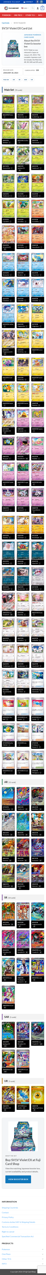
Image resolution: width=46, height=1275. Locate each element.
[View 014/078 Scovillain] (23, 208)
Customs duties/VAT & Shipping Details (18, 1222)
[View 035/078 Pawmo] (23, 392)
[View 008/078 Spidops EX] (23, 155)
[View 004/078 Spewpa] (8, 129)
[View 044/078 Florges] (23, 471)
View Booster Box (18, 1179)
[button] (33, 8)
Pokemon (6, 15)
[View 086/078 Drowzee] (23, 847)
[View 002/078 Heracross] (23, 104)
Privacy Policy (8, 1217)
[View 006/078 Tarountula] (37, 129)
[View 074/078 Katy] (23, 732)
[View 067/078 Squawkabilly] (8, 679)
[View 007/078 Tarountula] (8, 155)
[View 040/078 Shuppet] (8, 446)
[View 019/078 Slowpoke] (8, 262)
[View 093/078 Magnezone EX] (37, 911)
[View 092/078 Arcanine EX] (23, 911)
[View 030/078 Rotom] (37, 339)
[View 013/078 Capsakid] (8, 208)
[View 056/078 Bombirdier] (23, 576)
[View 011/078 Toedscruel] (23, 183)
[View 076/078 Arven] (8, 760)
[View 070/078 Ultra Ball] (8, 706)
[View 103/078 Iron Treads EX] (37, 1031)
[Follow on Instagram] (41, 2)
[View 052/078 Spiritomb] (8, 550)
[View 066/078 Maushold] (37, 653)
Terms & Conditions (10, 1227)
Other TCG (30, 15)
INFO (40, 15)
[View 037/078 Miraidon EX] (8, 418)
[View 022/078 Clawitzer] (8, 287)
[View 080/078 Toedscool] (23, 796)
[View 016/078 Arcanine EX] (8, 234)
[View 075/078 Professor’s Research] (37, 732)
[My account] (38, 8)
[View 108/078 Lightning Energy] (37, 1095)
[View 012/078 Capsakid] (37, 183)
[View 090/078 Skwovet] (37, 873)
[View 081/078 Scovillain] (37, 796)
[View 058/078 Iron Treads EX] (8, 602)
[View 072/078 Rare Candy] (37, 706)
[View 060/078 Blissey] (37, 602)
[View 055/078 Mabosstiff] (8, 576)
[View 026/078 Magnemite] (23, 313)
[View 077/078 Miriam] (23, 760)
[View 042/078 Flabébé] (37, 446)
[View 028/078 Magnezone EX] (8, 339)
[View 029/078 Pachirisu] (23, 339)
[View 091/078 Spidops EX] (8, 911)
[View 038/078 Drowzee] (23, 418)
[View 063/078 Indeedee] (37, 627)
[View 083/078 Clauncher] (23, 822)
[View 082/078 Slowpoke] (8, 822)
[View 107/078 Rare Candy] (23, 1095)
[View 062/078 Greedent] (23, 627)
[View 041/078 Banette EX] (23, 446)
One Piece (18, 15)
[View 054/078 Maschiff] (37, 550)
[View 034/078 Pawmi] (8, 392)
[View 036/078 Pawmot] (37, 392)
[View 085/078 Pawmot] (8, 847)
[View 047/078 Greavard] (23, 497)
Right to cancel (8, 1231)
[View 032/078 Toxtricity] (23, 366)
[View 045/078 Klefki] (37, 471)
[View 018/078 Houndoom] (37, 234)
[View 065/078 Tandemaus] (23, 653)
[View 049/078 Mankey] (8, 525)
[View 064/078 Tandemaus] (8, 653)
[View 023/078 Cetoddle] (23, 287)
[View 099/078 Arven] (37, 967)
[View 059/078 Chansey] (23, 602)
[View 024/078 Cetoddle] (37, 287)
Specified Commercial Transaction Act (18, 1236)
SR (19, 80)
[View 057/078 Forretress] (37, 576)
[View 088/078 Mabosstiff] (8, 873)
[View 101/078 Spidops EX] (8, 1031)
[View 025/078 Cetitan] (8, 313)
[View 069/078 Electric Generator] (37, 679)
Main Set (6, 80)
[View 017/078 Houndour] (23, 234)
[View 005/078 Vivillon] (23, 129)
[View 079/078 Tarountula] (8, 796)
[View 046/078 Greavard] (8, 497)
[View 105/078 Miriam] (23, 1058)
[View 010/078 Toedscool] (8, 183)
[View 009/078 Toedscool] (37, 155)
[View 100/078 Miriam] (8, 994)
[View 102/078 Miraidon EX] (23, 1031)
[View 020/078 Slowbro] (23, 262)
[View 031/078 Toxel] (8, 366)
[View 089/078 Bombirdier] (23, 873)
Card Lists (5, 23)
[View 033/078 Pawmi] (37, 366)
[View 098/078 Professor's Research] (23, 967)
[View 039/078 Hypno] (37, 418)
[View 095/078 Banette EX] (23, 939)
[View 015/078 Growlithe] (37, 208)
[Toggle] (42, 1249)
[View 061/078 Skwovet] (8, 627)
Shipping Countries (10, 1207)
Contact (5, 1212)
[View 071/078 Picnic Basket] (23, 706)
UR (32, 80)
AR (14, 80)
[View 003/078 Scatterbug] (37, 104)
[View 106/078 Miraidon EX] (8, 1095)
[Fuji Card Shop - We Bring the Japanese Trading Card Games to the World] (11, 8)
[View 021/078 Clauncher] (37, 262)
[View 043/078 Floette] (8, 471)
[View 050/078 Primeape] (23, 525)
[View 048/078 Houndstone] (37, 497)
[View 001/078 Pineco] (8, 104)
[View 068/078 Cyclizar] (23, 679)
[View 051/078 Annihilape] (37, 525)
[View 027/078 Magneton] (37, 313)
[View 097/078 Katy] (8, 967)
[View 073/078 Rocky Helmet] (8, 732)
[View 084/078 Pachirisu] (37, 822)
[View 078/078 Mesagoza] (37, 760)
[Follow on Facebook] (37, 2)
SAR (25, 80)
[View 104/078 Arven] (8, 1058)
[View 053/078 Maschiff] (23, 550)
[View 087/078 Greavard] (37, 847)
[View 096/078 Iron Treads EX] (37, 939)
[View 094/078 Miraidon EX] (8, 939)
